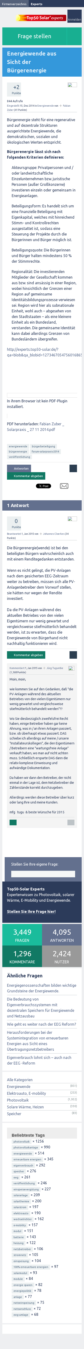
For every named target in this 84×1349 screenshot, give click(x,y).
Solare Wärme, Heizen (25, 1107)
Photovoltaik (18, 1100)
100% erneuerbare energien (31, 1267)
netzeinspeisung (24, 1302)
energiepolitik (22, 1290)
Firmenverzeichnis (14, 4)
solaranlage (21, 1195)
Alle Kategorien (20, 1080)
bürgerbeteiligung (43, 446)
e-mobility (20, 1225)
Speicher (14, 1114)
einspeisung (21, 1261)
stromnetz (20, 1255)
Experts (36, 4)
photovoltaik (22, 1141)
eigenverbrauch (23, 1165)
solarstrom (20, 1207)
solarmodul (20, 1273)
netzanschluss (22, 1309)
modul (17, 1231)
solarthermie (21, 1201)
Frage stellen (34, 36)
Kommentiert (17, 668)
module (18, 1279)
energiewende (18, 446)
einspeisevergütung (26, 1189)
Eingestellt (13, 105)
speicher (19, 1171)
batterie (19, 1237)
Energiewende (45, 105)
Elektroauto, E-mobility (26, 1093)
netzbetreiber (22, 1249)
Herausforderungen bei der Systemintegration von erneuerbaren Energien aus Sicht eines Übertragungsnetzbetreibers (37, 1040)
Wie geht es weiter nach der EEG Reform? (41, 1024)
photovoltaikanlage (26, 1147)
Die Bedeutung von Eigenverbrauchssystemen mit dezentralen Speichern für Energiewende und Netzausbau (40, 1007)
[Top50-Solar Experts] (41, 15)
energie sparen (23, 1285)
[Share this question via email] (62, 487)
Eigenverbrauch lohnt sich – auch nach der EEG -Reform (39, 1060)
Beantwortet (14, 533)
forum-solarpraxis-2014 (45, 451)
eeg (16, 1177)
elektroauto (21, 1213)
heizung (19, 1243)
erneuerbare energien (27, 1159)
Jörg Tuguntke (55, 668)
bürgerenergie (18, 451)
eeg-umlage (21, 1314)
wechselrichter (23, 1219)
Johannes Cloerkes (53, 533)
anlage (18, 1297)
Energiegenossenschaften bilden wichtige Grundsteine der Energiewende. (41, 988)
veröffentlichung (19, 457)
